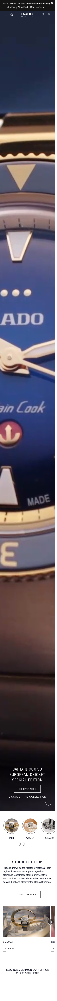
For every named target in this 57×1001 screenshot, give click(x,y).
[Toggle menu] (6, 14)
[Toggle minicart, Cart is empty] (49, 14)
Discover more (37, 7)
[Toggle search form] (11, 14)
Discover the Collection (27, 796)
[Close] (52, 3)
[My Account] (43, 14)
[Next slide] (51, 922)
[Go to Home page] (27, 15)
